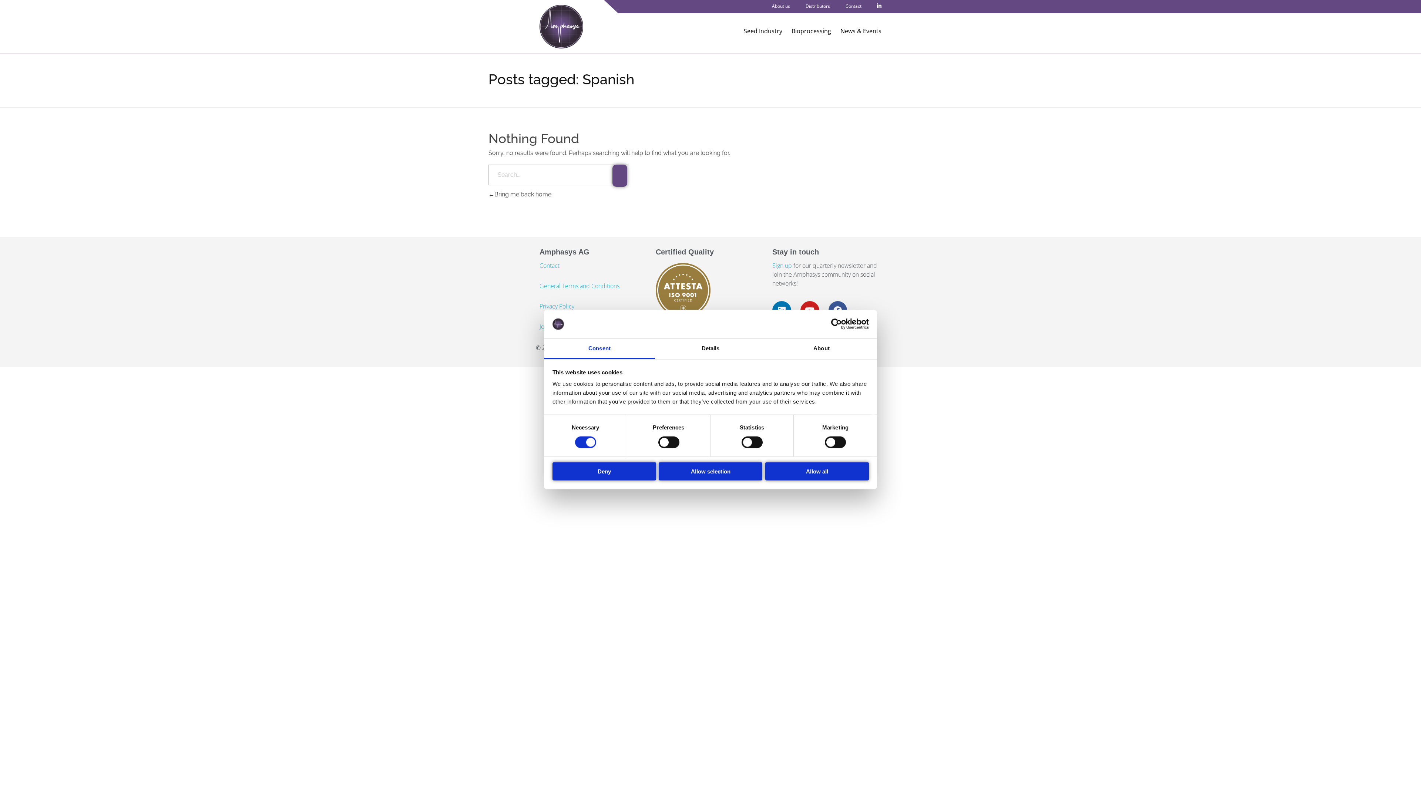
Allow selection (710, 471)
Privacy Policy (557, 306)
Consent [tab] (599, 348)
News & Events (860, 31)
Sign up (782, 266)
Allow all (817, 471)
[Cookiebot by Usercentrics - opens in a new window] (836, 324)
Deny (604, 471)
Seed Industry (763, 31)
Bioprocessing (811, 31)
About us (781, 6)
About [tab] (821, 348)
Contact (853, 6)
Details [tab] (711, 348)
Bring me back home (522, 194)
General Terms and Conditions (579, 286)
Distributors (818, 6)
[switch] (668, 442)
